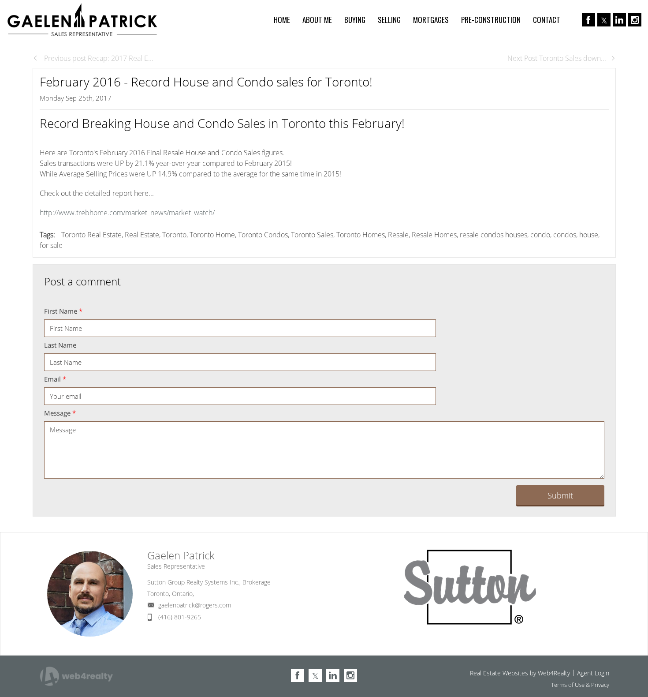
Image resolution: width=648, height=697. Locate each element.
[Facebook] (588, 19)
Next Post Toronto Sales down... (556, 58)
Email (55, 379)
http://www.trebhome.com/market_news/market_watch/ (127, 212)
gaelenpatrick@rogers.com (194, 605)
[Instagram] (634, 19)
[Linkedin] (619, 19)
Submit (560, 495)
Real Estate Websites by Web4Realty (520, 673)
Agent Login (593, 673)
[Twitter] (604, 19)
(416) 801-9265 (179, 617)
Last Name (60, 345)
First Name (63, 311)
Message (60, 412)
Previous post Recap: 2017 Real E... (97, 58)
